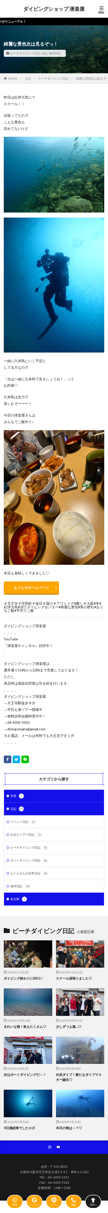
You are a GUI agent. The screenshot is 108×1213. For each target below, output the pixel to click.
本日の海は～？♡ (69, 1128)
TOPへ (93, 1204)
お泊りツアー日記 (25, 834)
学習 (16, 796)
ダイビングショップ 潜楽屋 (54, 8)
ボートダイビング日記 (28, 860)
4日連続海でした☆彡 (19, 1128)
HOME (12, 78)
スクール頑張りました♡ (74, 978)
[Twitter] (16, 759)
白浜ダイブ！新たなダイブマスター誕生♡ (79, 1077)
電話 (73, 1204)
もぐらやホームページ (31, 587)
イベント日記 (22, 822)
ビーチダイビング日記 (25, 53)
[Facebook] (7, 759)
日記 (44, 53)
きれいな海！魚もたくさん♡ (25, 1026)
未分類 (17, 899)
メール (54, 1204)
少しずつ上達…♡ (68, 1026)
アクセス (34, 1204)
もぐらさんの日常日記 (28, 873)
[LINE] (25, 759)
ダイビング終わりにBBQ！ (24, 978)
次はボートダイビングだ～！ (25, 1074)
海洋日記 (55, 53)
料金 (14, 1204)
